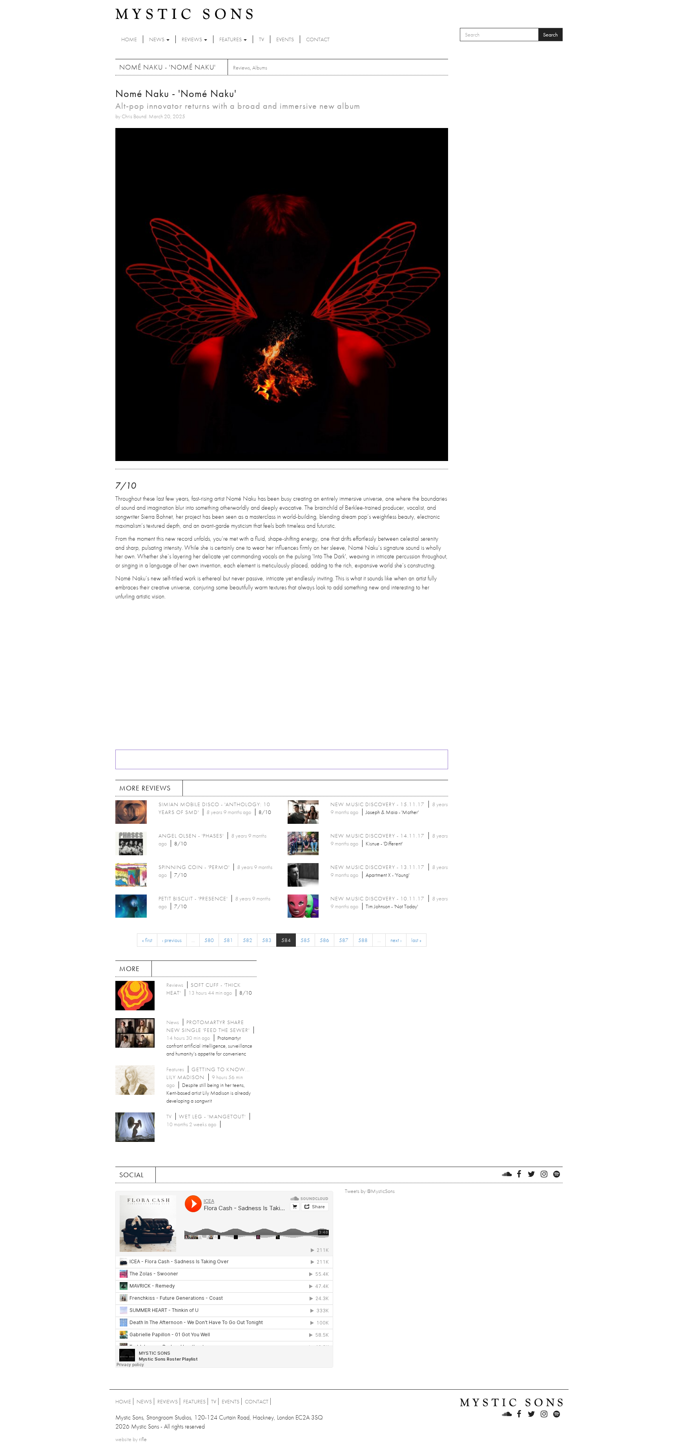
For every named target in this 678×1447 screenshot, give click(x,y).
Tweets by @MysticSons (370, 1191)
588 (363, 940)
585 (305, 940)
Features (231, 39)
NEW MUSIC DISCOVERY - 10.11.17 (377, 898)
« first (147, 940)
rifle (143, 1439)
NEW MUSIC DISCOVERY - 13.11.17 (377, 867)
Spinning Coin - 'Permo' (194, 867)
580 (209, 940)
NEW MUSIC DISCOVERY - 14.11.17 (377, 835)
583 (267, 940)
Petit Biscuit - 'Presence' (193, 898)
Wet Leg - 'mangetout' (212, 1116)
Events (285, 39)
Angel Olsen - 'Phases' (191, 835)
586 (324, 940)
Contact (318, 39)
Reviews (192, 39)
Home (129, 39)
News (157, 39)
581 (228, 940)
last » (416, 940)
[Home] (184, 13)
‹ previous (172, 940)
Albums (259, 67)
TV (261, 39)
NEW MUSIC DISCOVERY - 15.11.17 (377, 804)
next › (395, 940)
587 (343, 940)
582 (247, 940)
